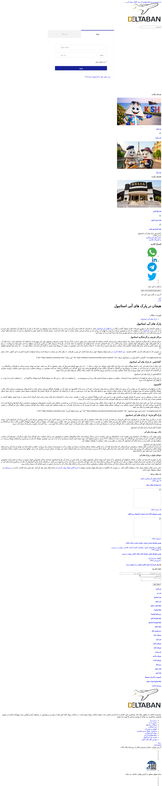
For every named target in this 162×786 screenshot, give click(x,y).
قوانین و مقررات (151, 729)
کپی (159, 298)
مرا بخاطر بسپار (100, 62)
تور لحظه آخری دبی (118, 352)
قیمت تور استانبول (150, 737)
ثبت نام (64, 34)
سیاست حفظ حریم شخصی (147, 731)
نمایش (101, 55)
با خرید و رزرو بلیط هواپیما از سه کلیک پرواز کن (144, 2)
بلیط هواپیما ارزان (150, 735)
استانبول (146, 331)
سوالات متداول (151, 725)
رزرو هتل (8, 468)
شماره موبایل (58, 47)
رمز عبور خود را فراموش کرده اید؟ (98, 77)
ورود (97, 34)
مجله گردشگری (151, 733)
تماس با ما (153, 723)
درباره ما (153, 721)
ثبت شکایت (152, 727)
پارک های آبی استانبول (149, 319)
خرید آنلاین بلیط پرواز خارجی (68, 468)
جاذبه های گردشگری (153, 238)
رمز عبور (58, 55)
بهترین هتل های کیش (149, 739)
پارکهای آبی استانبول (104, 329)
